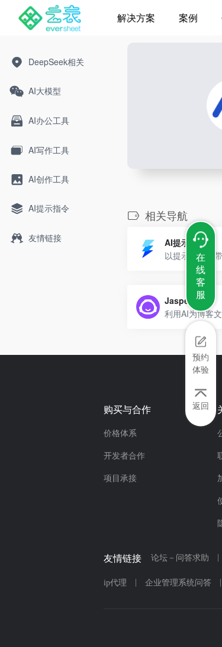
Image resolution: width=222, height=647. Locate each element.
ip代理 (115, 582)
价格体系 (120, 433)
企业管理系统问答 (178, 582)
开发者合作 (124, 455)
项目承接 (120, 478)
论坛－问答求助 (180, 557)
